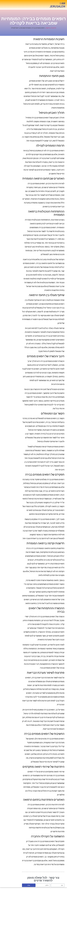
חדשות (48, 28)
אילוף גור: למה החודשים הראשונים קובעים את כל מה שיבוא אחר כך (29, 917)
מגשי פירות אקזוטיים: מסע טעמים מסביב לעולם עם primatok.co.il (28, 931)
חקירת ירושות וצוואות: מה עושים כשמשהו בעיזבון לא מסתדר (38, 916)
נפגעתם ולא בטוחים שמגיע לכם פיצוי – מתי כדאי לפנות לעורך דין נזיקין (28, 903)
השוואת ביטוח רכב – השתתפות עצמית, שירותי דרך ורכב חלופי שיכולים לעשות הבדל (38, 933)
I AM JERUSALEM (57, 4)
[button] (25, 4)
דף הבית (53, 28)
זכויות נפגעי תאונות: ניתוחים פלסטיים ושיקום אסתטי (38, 902)
